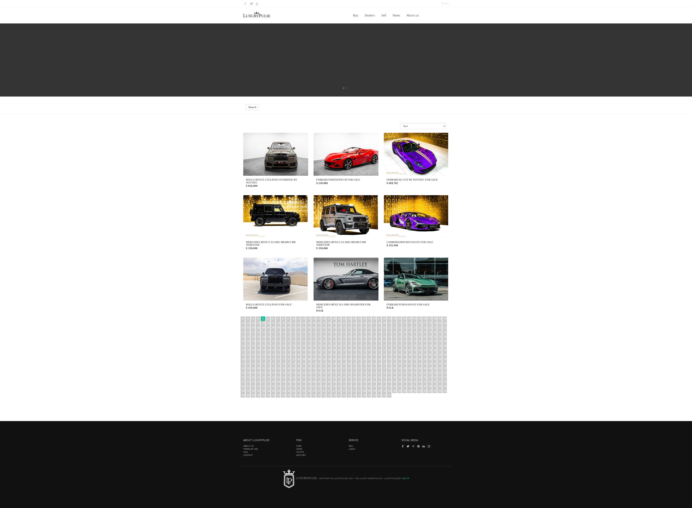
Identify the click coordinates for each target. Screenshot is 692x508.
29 (389, 318)
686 (394, 390)
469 (334, 368)
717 (344, 395)
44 (258, 323)
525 (410, 372)
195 (400, 336)
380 (299, 359)
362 (415, 354)
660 (263, 390)
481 (394, 368)
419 (288, 363)
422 (304, 363)
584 (294, 381)
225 (344, 341)
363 (420, 354)
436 (374, 363)
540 (278, 377)
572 (440, 377)
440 (394, 363)
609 (420, 381)
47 (273, 323)
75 (415, 323)
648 (410, 386)
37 (430, 318)
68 (379, 323)
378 (288, 359)
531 (440, 372)
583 (288, 381)
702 (268, 395)
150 (379, 332)
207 (253, 341)
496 (263, 372)
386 (329, 359)
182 (334, 336)
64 (359, 323)
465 (314, 368)
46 (268, 323)
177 (309, 336)
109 (379, 327)
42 (248, 323)
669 (309, 390)
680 (364, 390)
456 (268, 368)
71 (394, 323)
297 (294, 350)
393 (364, 359)
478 (379, 368)
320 (410, 350)
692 (425, 390)
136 (309, 332)
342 (314, 354)
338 (294, 354)
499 (278, 372)
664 (283, 390)
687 (400, 390)
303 (324, 350)
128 (268, 332)
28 (384, 318)
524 (405, 372)
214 (288, 341)
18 (334, 318)
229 (364, 341)
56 (319, 323)
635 (344, 386)
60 (339, 323)
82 (243, 327)
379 (294, 359)
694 (435, 390)
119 (430, 327)
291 (263, 350)
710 (309, 395)
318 (400, 350)
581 (278, 381)
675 (339, 390)
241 (425, 341)
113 (400, 327)
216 (299, 341)
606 (405, 381)
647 (405, 386)
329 (248, 354)
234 (389, 341)
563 (394, 377)
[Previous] (243, 318)
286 (445, 345)
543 (294, 377)
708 (299, 395)
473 (354, 368)
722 (369, 395)
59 (334, 323)
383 (314, 359)
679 (359, 390)
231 (374, 341)
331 (258, 354)
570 (430, 377)
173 (288, 336)
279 (410, 345)
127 (263, 332)
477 (374, 368)
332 (263, 354)
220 (319, 341)
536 (258, 377)
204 (445, 336)
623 (283, 386)
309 (354, 350)
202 (435, 336)
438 (384, 363)
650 (420, 386)
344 (324, 354)
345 (329, 354)
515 (359, 372)
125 (253, 332)
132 (288, 332)
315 (384, 350)
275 (389, 345)
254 (283, 345)
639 (364, 386)
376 (278, 359)
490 (440, 368)
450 (445, 363)
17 (329, 318)
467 (324, 368)
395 (374, 359)
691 (420, 390)
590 (324, 381)
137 (314, 332)
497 (268, 372)
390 (349, 359)
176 (304, 336)
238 (410, 341)
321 (415, 350)
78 (430, 323)
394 (369, 359)
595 (349, 381)
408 (440, 359)
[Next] (389, 395)
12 (304, 318)
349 (349, 354)
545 (304, 377)
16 (324, 318)
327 (445, 350)
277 (400, 345)
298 (299, 350)
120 (435, 327)
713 (324, 395)
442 (405, 363)
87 (268, 327)
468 (329, 368)
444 (415, 363)
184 (344, 336)
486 (420, 368)
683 (379, 390)
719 (354, 395)
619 (263, 386)
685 (389, 390)
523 (400, 372)
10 (293, 318)
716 (339, 395)
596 (354, 381)
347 (339, 354)
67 (374, 323)
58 (329, 323)
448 (435, 363)
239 (415, 341)
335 (278, 354)
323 (425, 350)
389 (344, 359)
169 (268, 336)
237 (405, 341)
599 (369, 381)
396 (379, 359)
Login (446, 3)
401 (405, 359)
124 (248, 332)
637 (354, 386)
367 (440, 354)
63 (354, 323)
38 (435, 318)
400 (400, 359)
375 (273, 359)
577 (258, 381)
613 (440, 381)
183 (339, 336)
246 (243, 345)
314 (379, 350)
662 (273, 390)
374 (268, 359)
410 (243, 363)
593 (339, 381)
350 (354, 354)
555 (354, 377)
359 (400, 354)
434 (364, 363)
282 (425, 345)
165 (248, 336)
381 (304, 359)
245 (445, 341)
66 (369, 323)
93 (299, 327)
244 (440, 341)
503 (299, 372)
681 (369, 390)
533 (243, 377)
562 (389, 377)
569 (425, 377)
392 (359, 359)
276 (394, 345)
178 (314, 336)
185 (349, 336)
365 (430, 354)
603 (389, 381)
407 (435, 359)
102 (344, 327)
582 (283, 381)
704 (278, 395)
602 (384, 381)
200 (425, 336)
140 (329, 332)
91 (288, 327)
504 (304, 372)
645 (394, 386)
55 (314, 323)
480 (389, 368)
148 (369, 332)
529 (430, 372)
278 (405, 345)
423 (309, 363)
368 (445, 354)
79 (435, 323)
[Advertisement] (346, 57)
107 (369, 327)
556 (359, 377)
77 (425, 323)
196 (405, 336)
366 (435, 354)
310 (359, 350)
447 (430, 363)
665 (288, 390)
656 (243, 390)
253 (278, 345)
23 (359, 318)
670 (314, 390)
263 (329, 345)
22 (354, 318)
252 (273, 345)
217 (304, 341)
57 (324, 323)
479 (384, 368)
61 (344, 323)
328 (243, 354)
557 (364, 377)
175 (299, 336)
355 (379, 354)
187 (359, 336)
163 (445, 332)
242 (430, 341)
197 (410, 336)
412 (253, 363)
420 (294, 363)
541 (283, 377)
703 (273, 395)
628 (309, 386)
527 (420, 372)
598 (364, 381)
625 (294, 386)
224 (339, 341)
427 (329, 363)
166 (253, 336)
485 (415, 368)
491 (445, 368)
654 (440, 386)
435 (369, 363)
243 (435, 341)
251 (268, 345)
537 (263, 377)
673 (329, 390)
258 (304, 345)
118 (425, 327)
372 (258, 359)
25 (369, 318)
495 (258, 372)
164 (243, 336)
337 (288, 354)
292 (268, 350)
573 (445, 377)
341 (309, 354)
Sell (384, 15)
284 (435, 345)
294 (278, 350)
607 (410, 381)
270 (364, 345)
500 (283, 372)
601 (379, 381)
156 (410, 332)
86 (263, 327)
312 (369, 350)
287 (243, 350)
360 (405, 354)
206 (248, 341)
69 (384, 323)
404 (420, 359)
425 (319, 363)
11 (299, 318)
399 (394, 359)
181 (329, 336)
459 (283, 368)
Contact (248, 455)
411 (248, 363)
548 (319, 377)
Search (252, 107)
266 (344, 345)
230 (369, 341)
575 (248, 381)
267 (349, 345)
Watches (301, 455)
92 (293, 327)
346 (334, 354)
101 (339, 327)
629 (314, 386)
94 (304, 327)
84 (253, 327)
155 (405, 332)
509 (329, 372)
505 (309, 372)
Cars (298, 446)
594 (344, 381)
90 (283, 327)
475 (364, 368)
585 (299, 381)
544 (299, 377)
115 (410, 327)
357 (389, 354)
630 (319, 386)
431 (349, 363)
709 (304, 395)
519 (379, 372)
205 (243, 341)
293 (273, 350)
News (397, 15)
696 (445, 390)
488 (430, 368)
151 (384, 332)
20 (344, 318)
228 (359, 341)
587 (309, 381)
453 (253, 368)
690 (415, 390)
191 (379, 336)
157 (415, 332)
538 (268, 377)
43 (253, 323)
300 (309, 350)
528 (425, 372)
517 (369, 372)
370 (248, 359)
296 (288, 350)
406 (430, 359)
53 (304, 323)
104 (354, 327)
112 (394, 327)
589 (319, 381)
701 (263, 395)
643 (384, 386)
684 (384, 390)
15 (319, 318)
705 (283, 395)
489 (435, 368)
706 (288, 395)
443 (410, 363)
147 (364, 332)
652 (430, 386)
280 (415, 345)
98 (324, 327)
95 (309, 327)
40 (445, 318)
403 (415, 359)
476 (369, 368)
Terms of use (250, 449)
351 (359, 354)
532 (445, 372)
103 (349, 327)
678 (354, 390)
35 (420, 318)
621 (273, 386)
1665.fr (405, 478)
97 (319, 327)
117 (420, 327)
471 (344, 368)
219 (314, 341)
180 (324, 336)
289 (253, 350)
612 (435, 381)
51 (293, 323)
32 (404, 318)
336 (283, 354)
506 (314, 372)
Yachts (300, 452)
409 (445, 359)
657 (248, 390)
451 (243, 368)
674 (334, 390)
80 (440, 323)
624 (288, 386)
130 (278, 332)
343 (319, 354)
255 (288, 345)
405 (425, 359)
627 (304, 386)
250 (263, 345)
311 (364, 350)
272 (374, 345)
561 (384, 377)
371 (253, 359)
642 (379, 386)
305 (334, 350)
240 (420, 341)
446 (425, 363)
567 (415, 377)
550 (329, 377)
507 (319, 372)
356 (384, 354)
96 (314, 327)
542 (288, 377)
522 (394, 372)
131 (283, 332)
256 (294, 345)
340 (304, 354)
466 (319, 368)
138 (319, 332)
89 (278, 327)
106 (364, 327)
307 (344, 350)
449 (440, 363)
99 (329, 327)
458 (278, 368)
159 (425, 332)
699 (253, 395)
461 (294, 368)
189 (369, 336)
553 (344, 377)
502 (294, 372)
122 (445, 327)
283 (430, 345)
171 (278, 336)
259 (309, 345)
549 (324, 377)
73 (404, 323)
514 (354, 372)
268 (354, 345)
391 (354, 359)
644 (389, 386)
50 (288, 323)
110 (384, 327)
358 (394, 354)
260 (314, 345)
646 (400, 386)
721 (364, 395)
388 (339, 359)
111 (389, 327)
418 (283, 363)
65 (364, 323)
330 (253, 354)
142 (339, 332)
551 (334, 377)
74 (410, 323)
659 (258, 390)
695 (440, 390)
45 (263, 323)
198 (415, 336)
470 (339, 368)
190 (374, 336)
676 (344, 390)
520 (384, 372)
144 (349, 332)
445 (420, 363)
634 (339, 386)
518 (374, 372)
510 (334, 372)
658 (253, 390)
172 (283, 336)
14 (314, 318)
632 (329, 386)
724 (379, 395)
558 (369, 377)
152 (389, 332)
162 (440, 332)
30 (394, 318)
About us (413, 15)
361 (410, 354)
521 (389, 372)
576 (253, 381)
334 (273, 354)
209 (263, 341)
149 (374, 332)
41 (243, 323)
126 (258, 332)
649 (415, 386)
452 (248, 368)
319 (405, 350)
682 (374, 390)
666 (294, 390)
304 (329, 350)
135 (304, 332)
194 (394, 336)
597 (359, 381)
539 (273, 377)
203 (440, 336)
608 (415, 381)
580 (273, 381)
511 (339, 372)
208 (258, 341)
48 (278, 323)
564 (400, 377)
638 (359, 386)
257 (299, 345)
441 (400, 363)
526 (415, 372)
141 (334, 332)
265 (339, 345)
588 (314, 381)
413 (258, 363)
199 (420, 336)
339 (299, 354)
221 (324, 341)
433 (359, 363)
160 (430, 332)
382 (309, 359)
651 (425, 386)
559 (374, 377)
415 (268, 363)
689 (410, 390)
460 (288, 368)
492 (243, 372)
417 (278, 363)
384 (319, 359)
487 (425, 368)
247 (248, 345)
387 (334, 359)
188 (364, 336)
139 (324, 332)
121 (440, 327)
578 (263, 381)
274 (384, 345)
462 (299, 368)
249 (258, 345)
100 (334, 327)
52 (299, 323)
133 (294, 332)
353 (369, 354)
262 (324, 345)
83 (248, 327)
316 (389, 350)
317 (394, 350)
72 (399, 323)
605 (400, 381)
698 (248, 395)
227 (354, 341)
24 (364, 318)
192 (384, 336)
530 (435, 372)
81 (445, 323)
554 (349, 377)
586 (304, 381)
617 (253, 386)
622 (278, 386)
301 (314, 350)
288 (248, 350)
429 (339, 363)
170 (273, 336)
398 (389, 359)
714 (329, 395)
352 (364, 354)
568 (420, 377)
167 (258, 336)
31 (399, 318)
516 (364, 372)
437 (379, 363)
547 (314, 377)
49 (283, 323)
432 (354, 363)
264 (334, 345)
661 (268, 390)
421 (299, 363)
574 (243, 381)
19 (339, 318)
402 (410, 359)
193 (389, 336)
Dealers (370, 15)
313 (374, 350)
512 (344, 372)
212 (278, 341)
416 (273, 363)
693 (430, 390)
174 (294, 336)
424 (314, 363)
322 (420, 350)
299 (304, 350)
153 (394, 332)
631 (324, 386)
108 (374, 327)
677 (349, 390)
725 (384, 395)
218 (309, 341)
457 (273, 368)
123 (243, 332)
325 (435, 350)
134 (299, 332)
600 (374, 381)
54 (309, 323)
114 (405, 327)
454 (258, 368)
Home (299, 449)
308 (349, 350)
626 (299, 386)
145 (354, 332)
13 (309, 318)
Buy (356, 15)
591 (329, 381)
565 (405, 377)
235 (394, 341)
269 (359, 345)
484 (410, 368)
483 (405, 368)
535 (253, 377)
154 (400, 332)
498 (273, 372)
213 (283, 341)
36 (425, 318)
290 (258, 350)
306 (339, 350)
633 (334, 386)
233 (384, 341)
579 (268, 381)
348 (344, 354)
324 (430, 350)
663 (278, 390)
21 (349, 318)
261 (319, 345)
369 (243, 359)
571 (435, 377)
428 (334, 363)
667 (299, 390)
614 (445, 381)
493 (248, 372)
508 (324, 372)
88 (273, 327)
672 (324, 390)
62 (349, 323)
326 (440, 350)
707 (294, 395)
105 (359, 327)
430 (344, 363)
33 (410, 318)
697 (243, 395)
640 (369, 386)
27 (379, 318)
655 (445, 386)
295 (283, 350)
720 (359, 395)
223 (334, 341)
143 (344, 332)
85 (258, 327)
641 (374, 386)
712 (319, 395)
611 (430, 381)
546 (309, 377)
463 (304, 368)
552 (339, 377)
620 (268, 386)
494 (253, 372)
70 (389, 323)
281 (420, 345)
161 (435, 332)
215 (294, 341)
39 (440, 318)
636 (349, 386)
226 (349, 341)
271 (369, 345)
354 (374, 354)
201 (430, 336)
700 (258, 395)
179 (319, 336)
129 (273, 332)
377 (283, 359)
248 (253, 345)
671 (319, 390)
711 (314, 395)
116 (415, 327)
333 (268, 354)
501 (288, 372)
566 (410, 377)
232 (379, 341)
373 (263, 359)
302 (319, 350)
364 (425, 354)
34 (415, 318)
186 (354, 336)
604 (394, 381)
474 (359, 368)
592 (334, 381)
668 (304, 390)
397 (384, 359)
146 (359, 332)
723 (374, 395)
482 (400, 368)
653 (435, 386)
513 (349, 372)
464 (309, 368)
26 (374, 318)
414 (263, 363)
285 (440, 345)
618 (258, 386)
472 (349, 368)
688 (405, 390)
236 (400, 341)
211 (273, 341)
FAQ (245, 452)
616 (248, 386)
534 (248, 377)
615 (243, 386)
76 (420, 323)
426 (324, 363)
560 (379, 377)
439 (389, 363)
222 (329, 341)
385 (324, 359)
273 (379, 345)
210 (268, 341)
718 (349, 395)
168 (263, 336)
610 (425, 381)
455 (263, 368)
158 (420, 332)
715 (334, 395)
